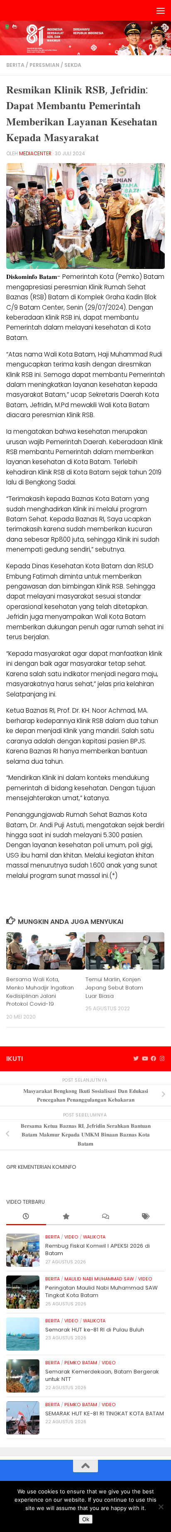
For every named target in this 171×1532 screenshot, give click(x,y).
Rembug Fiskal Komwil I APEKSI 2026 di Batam (97, 1249)
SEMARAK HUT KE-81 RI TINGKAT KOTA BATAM (104, 1413)
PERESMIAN (44, 64)
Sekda (72, 64)
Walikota (94, 1237)
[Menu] (160, 10)
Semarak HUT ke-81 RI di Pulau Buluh (94, 1330)
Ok (85, 1519)
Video (71, 1237)
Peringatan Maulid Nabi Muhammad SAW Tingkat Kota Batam (101, 1291)
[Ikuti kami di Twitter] (136, 1059)
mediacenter (35, 153)
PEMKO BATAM (80, 1363)
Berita (15, 64)
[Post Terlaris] (66, 1217)
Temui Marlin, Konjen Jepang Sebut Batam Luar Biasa (114, 987)
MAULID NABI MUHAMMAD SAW (99, 1279)
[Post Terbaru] (26, 1217)
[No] (160, 1507)
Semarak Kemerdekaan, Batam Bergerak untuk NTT (102, 1375)
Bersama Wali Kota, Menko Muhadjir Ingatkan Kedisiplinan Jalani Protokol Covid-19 (40, 991)
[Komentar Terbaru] (105, 1217)
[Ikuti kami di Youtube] (144, 1059)
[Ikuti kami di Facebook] (153, 1059)
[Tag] (145, 1217)
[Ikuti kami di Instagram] (162, 1059)
